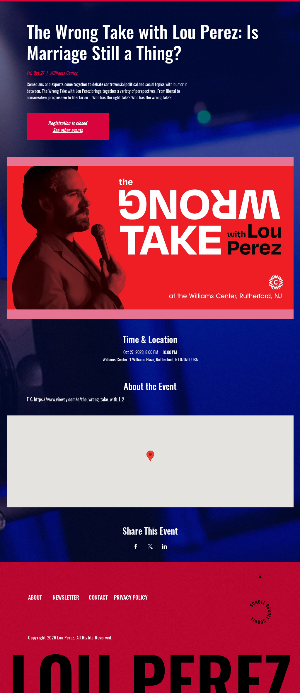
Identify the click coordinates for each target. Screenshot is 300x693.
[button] (71, 597)
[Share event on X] (150, 546)
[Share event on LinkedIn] (164, 546)
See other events (68, 130)
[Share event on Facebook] (136, 546)
